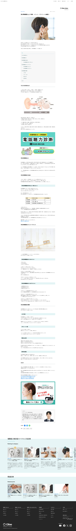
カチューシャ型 (25, 74)
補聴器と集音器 (53, 513)
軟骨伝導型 (25, 78)
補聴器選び (27, 428)
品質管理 (40, 513)
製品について (4, 509)
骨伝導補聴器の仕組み (25, 60)
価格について (4, 511)
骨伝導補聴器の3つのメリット (27, 66)
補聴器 (24, 428)
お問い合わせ (65, 515)
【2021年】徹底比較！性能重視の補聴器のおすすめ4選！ (28, 376)
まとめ (22, 80)
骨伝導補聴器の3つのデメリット (27, 68)
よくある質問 (4, 515)
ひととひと (52, 515)
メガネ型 (25, 72)
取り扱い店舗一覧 (65, 511)
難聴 (31, 428)
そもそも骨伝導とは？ (24, 55)
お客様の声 (4, 513)
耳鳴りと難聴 (52, 509)
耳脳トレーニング (65, 509)
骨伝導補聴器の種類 (24, 70)
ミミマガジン (52, 507)
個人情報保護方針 (41, 509)
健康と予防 (52, 511)
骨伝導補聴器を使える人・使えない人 (28, 62)
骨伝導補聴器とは (24, 57)
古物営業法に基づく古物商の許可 (43, 515)
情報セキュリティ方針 (41, 511)
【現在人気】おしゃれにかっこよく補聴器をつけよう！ (27, 377)
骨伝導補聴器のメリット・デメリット (26, 64)
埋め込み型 (25, 76)
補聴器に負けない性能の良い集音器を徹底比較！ (27, 378)
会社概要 (40, 507)
